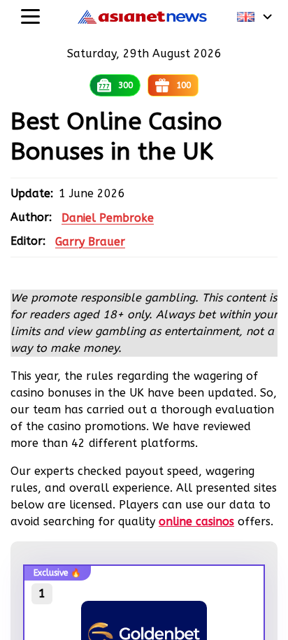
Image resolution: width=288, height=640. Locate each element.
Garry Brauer (90, 241)
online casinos (196, 521)
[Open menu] (30, 16)
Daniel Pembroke (108, 218)
